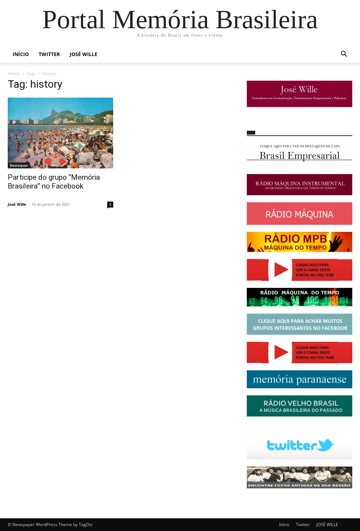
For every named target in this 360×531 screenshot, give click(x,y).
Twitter (49, 54)
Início (21, 54)
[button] (343, 54)
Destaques (19, 165)
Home (14, 73)
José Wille (17, 204)
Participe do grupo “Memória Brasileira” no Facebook (54, 181)
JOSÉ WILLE (83, 54)
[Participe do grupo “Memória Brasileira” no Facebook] (60, 133)
